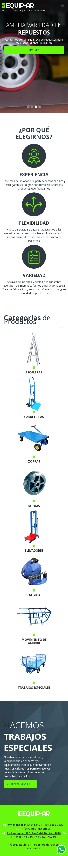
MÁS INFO (34, 50)
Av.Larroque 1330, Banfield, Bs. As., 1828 (34, 833)
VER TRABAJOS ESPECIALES (20, 784)
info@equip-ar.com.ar (35, 828)
